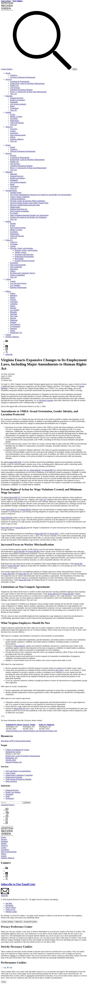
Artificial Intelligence (17, 199)
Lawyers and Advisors (18, 283)
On (5, 968)
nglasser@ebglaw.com (14, 731)
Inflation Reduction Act (18, 209)
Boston (12, 298)
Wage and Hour (11, 781)
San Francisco (15, 324)
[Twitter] (7, 352)
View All (13, 94)
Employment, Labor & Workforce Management (27, 83)
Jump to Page (6, 1)
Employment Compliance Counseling (19, 775)
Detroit (12, 306)
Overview (13, 129)
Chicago (13, 300)
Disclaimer (9, 905)
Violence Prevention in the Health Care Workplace (28, 217)
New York (14, 316)
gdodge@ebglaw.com (30, 731)
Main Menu (17, 1)
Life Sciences (15, 88)
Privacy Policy (11, 907)
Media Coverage (16, 116)
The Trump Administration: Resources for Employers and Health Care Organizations (40, 195)
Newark (13, 318)
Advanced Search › (8, 805)
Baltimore (13, 295)
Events (12, 114)
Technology (14, 108)
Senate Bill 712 (50, 470)
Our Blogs (14, 119)
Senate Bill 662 (13, 566)
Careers (13, 131)
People (8, 73)
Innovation (14, 269)
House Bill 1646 (25, 580)
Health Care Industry (17, 100)
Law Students (15, 285)
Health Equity (15, 207)
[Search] (42, 69)
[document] (44, 954)
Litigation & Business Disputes (21, 90)
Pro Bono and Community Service (22, 273)
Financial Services (16, 98)
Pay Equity (14, 213)
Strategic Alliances (16, 139)
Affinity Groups (20, 252)
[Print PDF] (7, 820)
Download (27, 741)
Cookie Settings (6, 69)
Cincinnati (14, 302)
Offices (12, 137)
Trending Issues (11, 190)
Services (9, 79)
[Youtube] (7, 344)
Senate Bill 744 (23, 574)
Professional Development (24, 256)
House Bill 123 (14, 497)
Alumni (8, 335)
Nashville (13, 314)
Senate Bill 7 (54, 534)
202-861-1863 (11, 760)
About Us (9, 127)
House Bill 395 (40, 534)
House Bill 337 (11, 510)
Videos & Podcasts (17, 123)
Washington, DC (16, 333)
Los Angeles (14, 310)
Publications (14, 121)
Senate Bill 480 (68, 594)
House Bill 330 (53, 594)
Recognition (19, 259)
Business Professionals (18, 287)
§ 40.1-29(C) (59, 670)
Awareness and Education (24, 254)
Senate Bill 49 (20, 528)
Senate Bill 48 (26, 510)
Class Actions (10, 773)
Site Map (9, 903)
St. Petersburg (15, 326)
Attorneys (13, 75)
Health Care (14, 86)
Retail (12, 106)
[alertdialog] (44, 954)
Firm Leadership (16, 267)
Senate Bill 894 (33, 551)
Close (4, 982)
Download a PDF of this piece (12, 741)
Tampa (12, 331)
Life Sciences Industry (18, 104)
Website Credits (11, 912)
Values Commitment (17, 275)
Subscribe (9, 354)
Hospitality (14, 102)
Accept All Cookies (30, 922)
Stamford (13, 328)
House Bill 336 (6, 528)
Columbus (14, 304)
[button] (7, 810)
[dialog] (44, 919)
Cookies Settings (7, 922)
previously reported (46, 400)
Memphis (13, 312)
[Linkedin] (7, 341)
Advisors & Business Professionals (22, 77)
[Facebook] (7, 347)
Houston (13, 308)
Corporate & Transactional (19, 81)
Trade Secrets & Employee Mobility (19, 779)
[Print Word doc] (7, 823)
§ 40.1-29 (42, 499)
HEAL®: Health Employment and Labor (25, 205)
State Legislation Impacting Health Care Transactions (29, 215)
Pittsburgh (13, 320)
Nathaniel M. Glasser (13, 752)
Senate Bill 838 (6, 518)
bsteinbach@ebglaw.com (48, 731)
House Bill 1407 (9, 574)
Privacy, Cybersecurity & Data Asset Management (28, 92)
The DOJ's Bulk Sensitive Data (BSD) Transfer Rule (29, 203)
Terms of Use (10, 910)
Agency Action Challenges (20, 197)
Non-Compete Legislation (19, 211)
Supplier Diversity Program (24, 261)
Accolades (14, 244)
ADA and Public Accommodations (18, 771)
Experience (14, 133)
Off (10, 968)
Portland (13, 322)
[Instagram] (7, 350)
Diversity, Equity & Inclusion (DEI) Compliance (27, 201)
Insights (8, 112)
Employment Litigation (14, 777)
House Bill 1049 (15, 462)
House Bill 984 (19, 551)
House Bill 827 (35, 470)
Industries (9, 96)
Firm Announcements (18, 135)
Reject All (18, 922)
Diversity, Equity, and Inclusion (21, 248)
